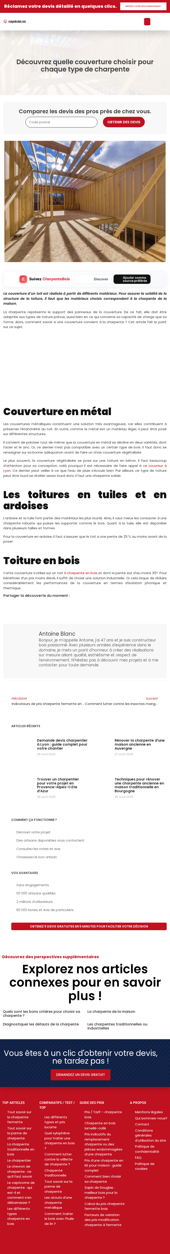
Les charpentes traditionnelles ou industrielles (117, 1026)
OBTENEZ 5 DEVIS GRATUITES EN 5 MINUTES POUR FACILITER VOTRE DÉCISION (89, 926)
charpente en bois (82, 573)
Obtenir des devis (123, 122)
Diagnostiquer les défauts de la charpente (41, 1024)
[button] (147, 21)
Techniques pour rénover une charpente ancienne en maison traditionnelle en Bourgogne (139, 785)
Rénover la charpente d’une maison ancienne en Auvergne (140, 744)
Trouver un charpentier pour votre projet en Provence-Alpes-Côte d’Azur (58, 785)
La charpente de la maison (111, 1011)
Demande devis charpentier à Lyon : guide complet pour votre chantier (62, 744)
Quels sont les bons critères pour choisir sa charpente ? (41, 1013)
